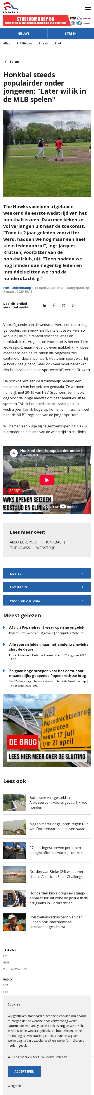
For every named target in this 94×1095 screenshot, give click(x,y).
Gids (6, 962)
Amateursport (24, 542)
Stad (58, 43)
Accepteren (24, 1071)
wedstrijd (46, 547)
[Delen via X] (63, 305)
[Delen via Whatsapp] (74, 305)
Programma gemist (16, 969)
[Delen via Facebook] (53, 305)
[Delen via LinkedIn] (44, 305)
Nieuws (23, 33)
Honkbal (52, 542)
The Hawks (20, 547)
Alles (6, 43)
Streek (70, 33)
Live (5, 956)
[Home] (23, 7)
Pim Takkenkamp (17, 288)
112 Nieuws (24, 43)
